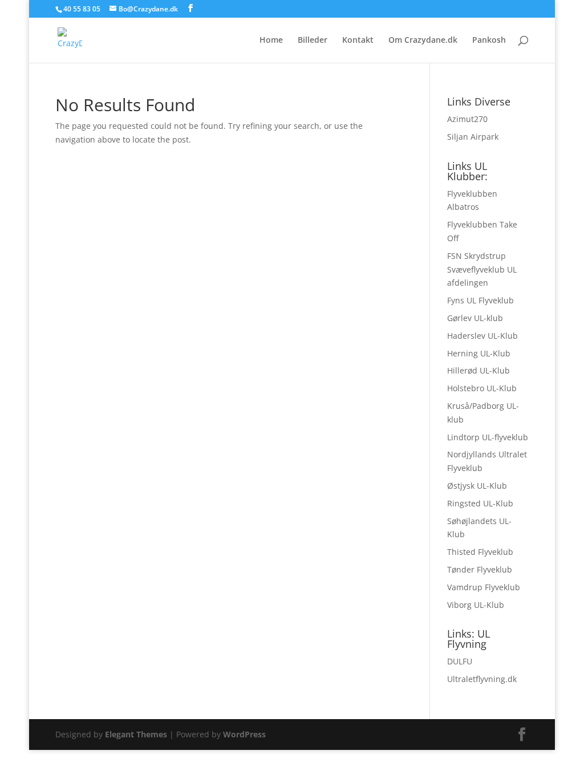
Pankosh (489, 40)
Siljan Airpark (472, 136)
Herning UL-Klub (478, 353)
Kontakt (358, 40)
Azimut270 (467, 118)
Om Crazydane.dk (422, 40)
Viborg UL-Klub (475, 604)
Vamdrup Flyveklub (483, 587)
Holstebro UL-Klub (482, 388)
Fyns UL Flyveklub (480, 300)
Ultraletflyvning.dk (482, 678)
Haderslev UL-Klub (482, 335)
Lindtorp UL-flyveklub (487, 437)
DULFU (459, 661)
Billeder (312, 40)
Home (271, 40)
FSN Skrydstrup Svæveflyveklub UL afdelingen (482, 269)
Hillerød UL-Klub (478, 370)
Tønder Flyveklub (479, 569)
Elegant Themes (136, 734)
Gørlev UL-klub (475, 318)
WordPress (244, 734)
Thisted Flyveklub (480, 551)
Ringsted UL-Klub (480, 503)
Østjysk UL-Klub (477, 485)
